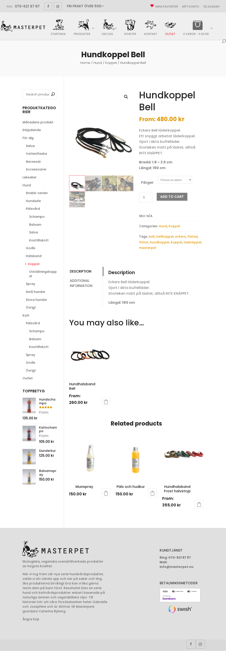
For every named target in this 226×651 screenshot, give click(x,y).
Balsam (35, 224)
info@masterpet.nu (177, 567)
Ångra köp (31, 619)
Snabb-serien (37, 193)
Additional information (81, 283)
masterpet (147, 248)
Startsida (58, 34)
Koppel (111, 62)
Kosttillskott (39, 240)
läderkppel (192, 242)
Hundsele (33, 201)
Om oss (107, 34)
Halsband (33, 256)
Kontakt (150, 34)
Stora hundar (36, 300)
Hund (98, 62)
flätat (143, 242)
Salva (30, 146)
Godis (30, 248)
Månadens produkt (38, 122)
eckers (180, 236)
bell (152, 236)
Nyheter (130, 34)
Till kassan (211, 6)
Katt (26, 315)
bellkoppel (164, 236)
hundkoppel (159, 242)
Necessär (33, 161)
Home (85, 62)
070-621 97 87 (179, 557)
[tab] (86, 271)
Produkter (82, 34)
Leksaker (30, 177)
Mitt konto (190, 6)
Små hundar (35, 292)
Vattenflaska (36, 153)
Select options (106, 401)
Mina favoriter (166, 6)
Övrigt (31, 307)
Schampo (37, 216)
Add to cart (172, 196)
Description (80, 271)
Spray (30, 284)
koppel (176, 242)
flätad (192, 236)
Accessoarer (36, 169)
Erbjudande (32, 130)
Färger (147, 182)
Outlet (170, 34)
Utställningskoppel (43, 273)
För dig (28, 138)
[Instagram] (58, 6)
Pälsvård (33, 208)
